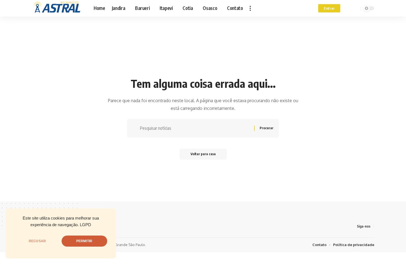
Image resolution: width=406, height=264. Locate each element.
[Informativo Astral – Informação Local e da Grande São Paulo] (58, 8)
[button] (250, 8)
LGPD (85, 225)
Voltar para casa (203, 154)
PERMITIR (84, 241)
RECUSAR (37, 241)
